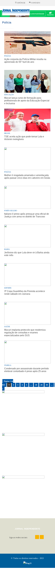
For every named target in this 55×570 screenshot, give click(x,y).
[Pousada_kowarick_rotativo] (23, 408)
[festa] (23, 493)
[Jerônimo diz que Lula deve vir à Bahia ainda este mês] (27, 236)
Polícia (6, 22)
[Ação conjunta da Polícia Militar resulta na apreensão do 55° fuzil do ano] (27, 36)
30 (47, 385)
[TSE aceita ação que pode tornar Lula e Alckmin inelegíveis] (27, 120)
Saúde (7, 327)
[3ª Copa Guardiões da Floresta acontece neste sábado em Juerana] (27, 274)
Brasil (7, 133)
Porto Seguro (10, 211)
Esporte (7, 288)
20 (41, 385)
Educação (9, 95)
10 (36, 385)
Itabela (7, 365)
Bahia (7, 249)
